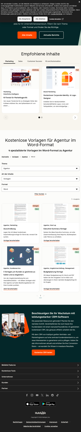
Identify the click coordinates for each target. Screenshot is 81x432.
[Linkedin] (47, 395)
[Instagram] (32, 395)
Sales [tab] (20, 61)
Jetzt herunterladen (10, 289)
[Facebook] (27, 395)
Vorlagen (15, 157)
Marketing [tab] (9, 61)
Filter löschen (39, 194)
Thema (4, 164)
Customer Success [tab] (34, 61)
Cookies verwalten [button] (51, 426)
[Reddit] (52, 395)
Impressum (53, 422)
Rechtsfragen (17, 422)
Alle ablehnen (40, 19)
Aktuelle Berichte (51, 35)
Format (5, 184)
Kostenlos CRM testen (43, 352)
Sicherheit (64, 422)
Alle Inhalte (27, 35)
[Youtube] (37, 395)
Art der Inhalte (7, 174)
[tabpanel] (40, 94)
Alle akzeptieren (24, 19)
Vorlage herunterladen (11, 240)
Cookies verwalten (55, 19)
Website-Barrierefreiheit (32, 426)
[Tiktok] (57, 395)
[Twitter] (42, 395)
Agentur (25, 157)
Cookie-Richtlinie (56, 14)
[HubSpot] (40, 413)
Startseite (5, 157)
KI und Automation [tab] (53, 61)
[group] (20, 89)
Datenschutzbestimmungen (36, 422)
